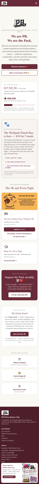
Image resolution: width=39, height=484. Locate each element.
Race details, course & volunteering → (19, 233)
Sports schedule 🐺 (8, 453)
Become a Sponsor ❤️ (19, 67)
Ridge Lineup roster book (10, 455)
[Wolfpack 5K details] (19, 201)
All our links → (6, 459)
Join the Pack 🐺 (19, 334)
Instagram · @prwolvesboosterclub (13, 450)
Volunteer (5, 438)
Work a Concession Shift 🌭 (19, 73)
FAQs (3, 462)
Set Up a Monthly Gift (19, 295)
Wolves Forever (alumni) (9, 434)
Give (3, 436)
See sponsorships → (19, 236)
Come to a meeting (8, 440)
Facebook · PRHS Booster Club (11, 448)
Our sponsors (6, 431)
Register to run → (19, 229)
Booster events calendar (9, 457)
